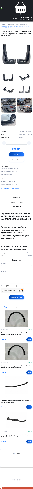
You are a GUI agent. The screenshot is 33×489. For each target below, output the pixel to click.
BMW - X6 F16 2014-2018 (25, 134)
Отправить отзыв (16, 297)
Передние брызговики (22, 24)
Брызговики (11, 24)
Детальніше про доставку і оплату (10, 188)
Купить (16, 154)
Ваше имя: (3, 263)
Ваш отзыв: (4, 271)
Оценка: (3, 285)
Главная (3, 24)
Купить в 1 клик (16, 160)
